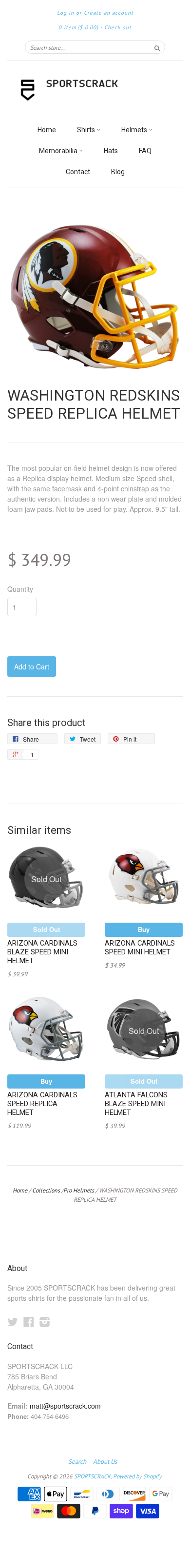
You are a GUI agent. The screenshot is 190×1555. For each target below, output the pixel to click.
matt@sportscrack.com (65, 1406)
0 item (78, 27)
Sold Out (46, 929)
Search (77, 1461)
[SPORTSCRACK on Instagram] (44, 1321)
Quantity (20, 589)
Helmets (135, 130)
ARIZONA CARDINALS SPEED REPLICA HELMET (42, 1104)
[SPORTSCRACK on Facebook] (28, 1321)
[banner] (95, 90)
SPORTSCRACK (92, 1476)
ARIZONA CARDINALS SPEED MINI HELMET (140, 947)
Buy (144, 929)
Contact (78, 172)
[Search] (157, 47)
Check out (118, 27)
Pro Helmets (78, 1190)
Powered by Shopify (137, 1476)
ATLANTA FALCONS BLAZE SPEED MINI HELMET (136, 1104)
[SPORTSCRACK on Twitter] (12, 1321)
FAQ (145, 151)
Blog (118, 172)
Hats (111, 151)
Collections (46, 1190)
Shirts (86, 130)
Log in (65, 12)
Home (47, 130)
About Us (105, 1461)
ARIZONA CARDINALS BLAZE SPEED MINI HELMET (42, 952)
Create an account (108, 12)
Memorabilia (59, 151)
